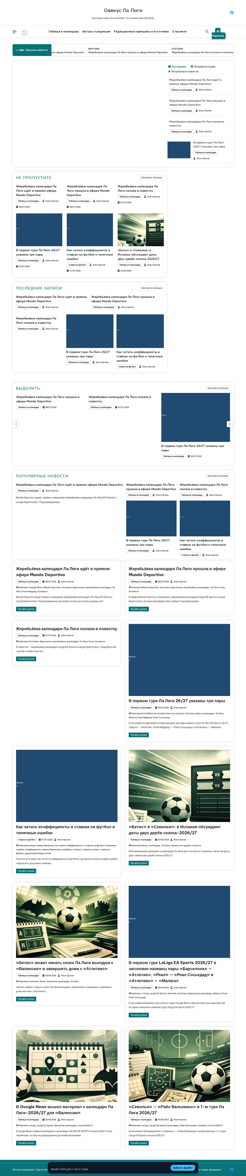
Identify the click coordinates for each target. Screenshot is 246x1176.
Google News (36, 587)
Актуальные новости (184, 71)
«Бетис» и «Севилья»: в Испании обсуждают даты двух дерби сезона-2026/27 (138, 254)
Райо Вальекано (188, 1125)
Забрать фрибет (183, 1167)
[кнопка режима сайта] (24, 31)
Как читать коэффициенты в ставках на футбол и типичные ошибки (90, 254)
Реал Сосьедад (161, 717)
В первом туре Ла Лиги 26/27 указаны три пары (177, 700)
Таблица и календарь (63, 31)
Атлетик (179, 713)
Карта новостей (44, 1169)
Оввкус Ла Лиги (123, 10)
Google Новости (165, 713)
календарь (105, 587)
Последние (179, 66)
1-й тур (145, 993)
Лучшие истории (204, 66)
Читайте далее (26, 609)
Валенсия (52, 981)
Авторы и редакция (96, 31)
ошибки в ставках (71, 849)
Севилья (196, 845)
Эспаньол (42, 591)
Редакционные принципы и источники (141, 31)
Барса (199, 713)
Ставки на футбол (77, 265)
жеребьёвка (92, 587)
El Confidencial (149, 713)
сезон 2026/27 (85, 1125)
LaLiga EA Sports (158, 993)
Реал (222, 587)
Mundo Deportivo (52, 587)
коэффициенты (33, 849)
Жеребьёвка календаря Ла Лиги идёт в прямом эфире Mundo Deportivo (36, 190)
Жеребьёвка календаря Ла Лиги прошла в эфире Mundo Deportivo (112, 52)
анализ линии (36, 845)
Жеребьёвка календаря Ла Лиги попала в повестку (187, 52)
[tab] (177, 66)
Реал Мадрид (29, 591)
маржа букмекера (51, 849)
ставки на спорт (90, 849)
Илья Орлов (205, 89)
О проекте (179, 31)
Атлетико (67, 587)
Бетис (145, 845)
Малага (132, 717)
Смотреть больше (151, 177)
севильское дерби (180, 845)
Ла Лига (214, 587)
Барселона (78, 587)
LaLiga (32, 1125)
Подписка (218, 35)
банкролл (49, 845)
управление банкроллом (38, 853)
